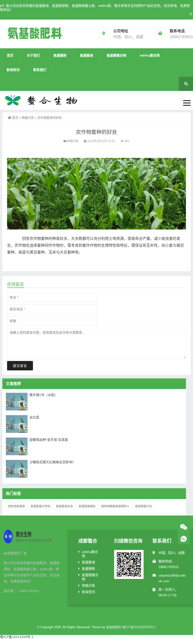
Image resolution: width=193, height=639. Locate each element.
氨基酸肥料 (113, 627)
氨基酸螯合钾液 (40, 506)
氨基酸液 (86, 55)
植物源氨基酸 (16, 506)
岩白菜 (34, 417)
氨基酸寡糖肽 (87, 506)
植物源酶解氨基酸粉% (115, 506)
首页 (10, 55)
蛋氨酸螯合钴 (143, 506)
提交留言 (20, 366)
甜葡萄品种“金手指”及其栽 (48, 440)
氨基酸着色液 (64, 506)
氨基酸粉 (60, 55)
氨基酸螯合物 (116, 55)
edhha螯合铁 (150, 55)
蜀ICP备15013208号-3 (16, 637)
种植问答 (28, 117)
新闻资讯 (13, 70)
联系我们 (39, 70)
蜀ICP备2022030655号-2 (139, 627)
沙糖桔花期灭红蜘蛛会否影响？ (52, 462)
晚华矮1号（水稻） (43, 395)
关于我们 (33, 55)
